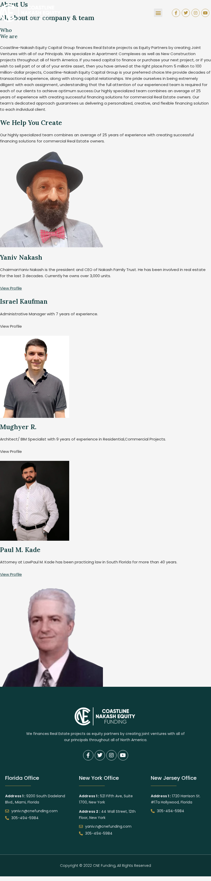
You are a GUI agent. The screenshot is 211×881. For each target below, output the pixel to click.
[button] (158, 13)
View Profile (11, 288)
